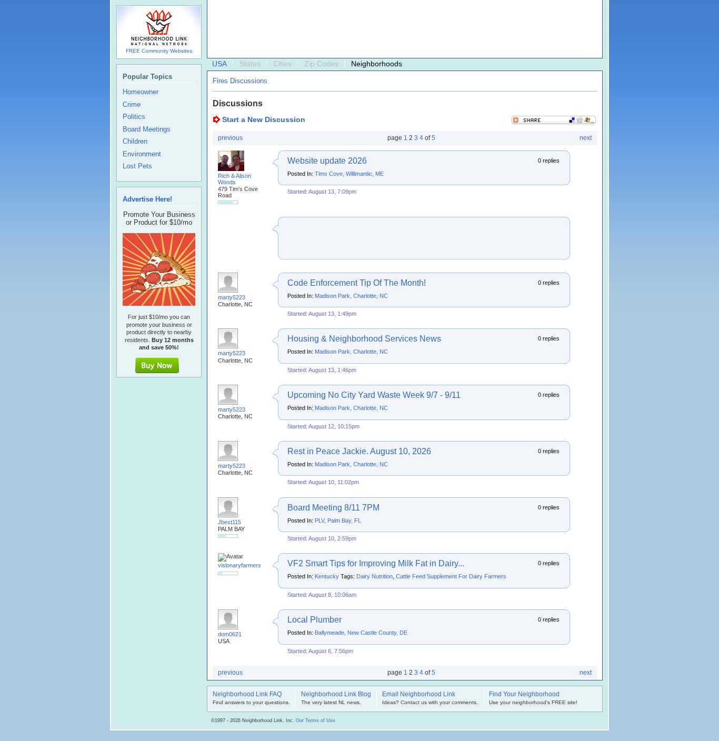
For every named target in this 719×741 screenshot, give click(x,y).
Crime (132, 104)
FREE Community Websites (159, 51)
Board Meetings (147, 129)
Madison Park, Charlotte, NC (351, 296)
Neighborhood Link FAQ (247, 695)
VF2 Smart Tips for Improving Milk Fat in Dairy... (375, 563)
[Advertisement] (402, 29)
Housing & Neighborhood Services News (364, 338)
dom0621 (230, 634)
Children (135, 141)
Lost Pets (137, 166)
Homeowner (140, 92)
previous (230, 138)
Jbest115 (229, 522)
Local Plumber (314, 619)
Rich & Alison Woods (234, 179)
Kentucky (327, 576)
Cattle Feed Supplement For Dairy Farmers (451, 576)
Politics (134, 117)
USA (219, 63)
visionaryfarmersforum (247, 565)
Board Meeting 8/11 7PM (333, 507)
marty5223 (231, 297)
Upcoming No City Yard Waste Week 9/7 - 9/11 (374, 394)
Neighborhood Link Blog (336, 695)
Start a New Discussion (263, 119)
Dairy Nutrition (374, 576)
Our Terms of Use (315, 720)
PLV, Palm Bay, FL (338, 520)
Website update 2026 (327, 160)
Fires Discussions (240, 81)
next (586, 138)
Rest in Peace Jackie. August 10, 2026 (359, 451)
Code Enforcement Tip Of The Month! (356, 282)
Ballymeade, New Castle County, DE (361, 632)
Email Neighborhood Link (418, 695)
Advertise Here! (147, 199)
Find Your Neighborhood (524, 695)
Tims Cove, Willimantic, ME (349, 174)
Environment (142, 154)
